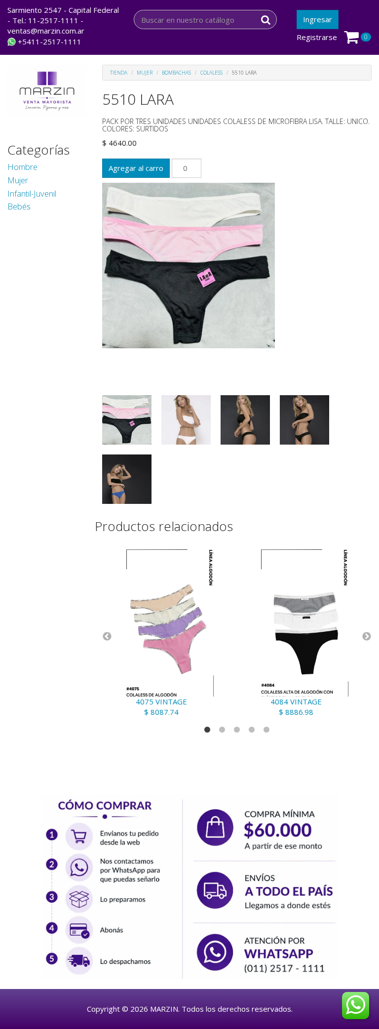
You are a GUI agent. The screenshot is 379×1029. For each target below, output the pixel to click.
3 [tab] (237, 730)
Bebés (19, 206)
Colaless (211, 72)
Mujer (17, 180)
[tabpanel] (169, 627)
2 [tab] (222, 730)
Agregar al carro (136, 168)
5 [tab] (266, 730)
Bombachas (176, 72)
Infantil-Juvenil (31, 193)
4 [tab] (252, 730)
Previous (107, 637)
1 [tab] (207, 730)
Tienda (118, 72)
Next (367, 637)
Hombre (22, 166)
